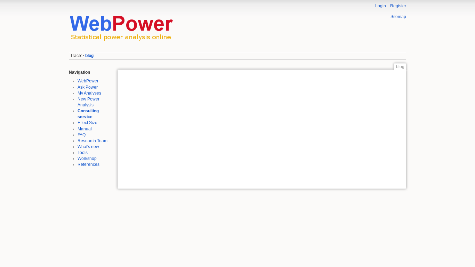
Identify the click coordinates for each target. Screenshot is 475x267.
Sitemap (398, 16)
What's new (88, 146)
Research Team (92, 140)
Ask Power (88, 87)
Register (398, 5)
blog (89, 55)
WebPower (88, 81)
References (88, 164)
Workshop (87, 158)
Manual (85, 129)
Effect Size (87, 122)
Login (380, 5)
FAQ (82, 134)
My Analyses (89, 93)
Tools (83, 152)
